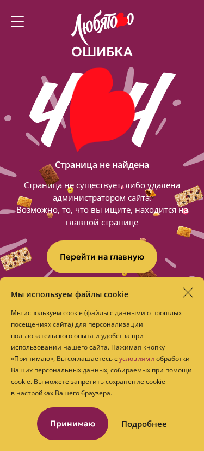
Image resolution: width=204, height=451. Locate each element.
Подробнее (144, 424)
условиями (136, 358)
